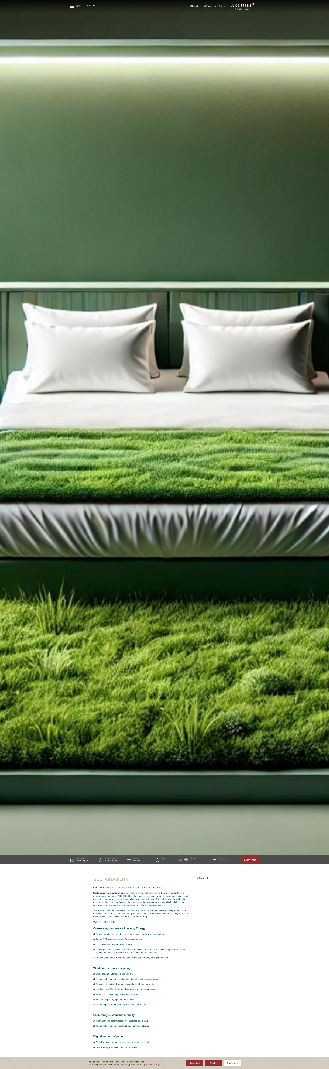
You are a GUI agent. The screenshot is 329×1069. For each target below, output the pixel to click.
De (88, 6)
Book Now (250, 860)
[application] (164, 1063)
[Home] (243, 6)
